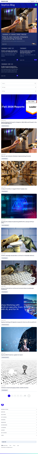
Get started (32, 1)
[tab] (19, 409)
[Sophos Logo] (4, 1)
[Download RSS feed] (34, 5)
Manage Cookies (5, 445)
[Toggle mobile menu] (36, 1)
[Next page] (29, 396)
